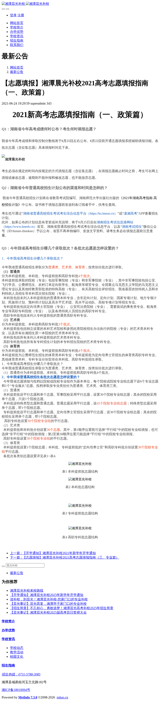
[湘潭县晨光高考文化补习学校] (80, 4)
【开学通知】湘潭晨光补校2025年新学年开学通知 (46, 595)
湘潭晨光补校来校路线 (26, 590)
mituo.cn (62, 697)
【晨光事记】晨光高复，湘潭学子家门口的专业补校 (48, 603)
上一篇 (53, 553)
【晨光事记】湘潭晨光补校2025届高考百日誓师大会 (48, 612)
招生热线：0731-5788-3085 (21, 674)
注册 (21, 15)
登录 (13, 15)
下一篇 (64, 557)
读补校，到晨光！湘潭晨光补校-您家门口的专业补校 (49, 599)
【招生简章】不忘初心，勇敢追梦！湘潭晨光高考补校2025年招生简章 (61, 608)
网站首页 (16, 23)
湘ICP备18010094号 (16, 690)
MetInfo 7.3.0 (27, 697)
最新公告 (16, 72)
